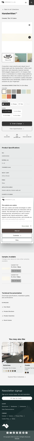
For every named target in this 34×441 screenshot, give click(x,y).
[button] (29, 37)
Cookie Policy (5, 418)
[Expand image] (29, 25)
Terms (13, 418)
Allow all (17, 230)
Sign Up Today (17, 398)
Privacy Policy (19, 416)
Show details (25, 226)
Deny (17, 240)
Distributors (14, 406)
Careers (11, 416)
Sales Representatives (8, 409)
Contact (4, 416)
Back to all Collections (11, 9)
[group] (20, 57)
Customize (16, 235)
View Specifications (16, 129)
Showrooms (5, 406)
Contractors (23, 406)
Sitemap (17, 438)
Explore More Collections (16, 377)
